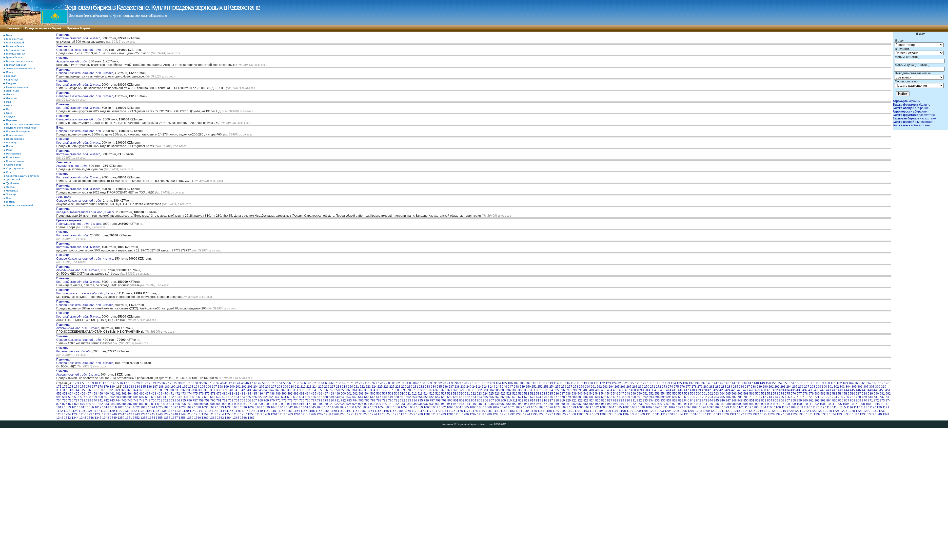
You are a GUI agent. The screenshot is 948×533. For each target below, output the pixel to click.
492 (295, 393)
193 (190, 386)
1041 (281, 407)
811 (515, 400)
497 (325, 393)
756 (189, 400)
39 (217, 383)
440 (822, 390)
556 (674, 393)
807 (491, 400)
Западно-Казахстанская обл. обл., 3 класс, (86, 210)
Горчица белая (15, 46)
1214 (744, 411)
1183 (511, 411)
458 (94, 393)
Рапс (9, 150)
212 (303, 386)
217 (332, 386)
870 (864, 400)
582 (828, 393)
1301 (580, 414)
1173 (437, 411)
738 (82, 400)
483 (242, 393)
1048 (335, 407)
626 (254, 397)
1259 (258, 414)
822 (580, 400)
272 (658, 386)
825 (597, 400)
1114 (835, 407)
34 (196, 383)
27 (167, 383)
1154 (296, 411)
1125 (82, 411)
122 (602, 383)
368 (396, 390)
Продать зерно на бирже (43, 28)
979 (674, 404)
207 (273, 386)
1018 (105, 407)
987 (722, 404)
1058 (411, 407)
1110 (807, 407)
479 (218, 393)
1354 (151, 417)
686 (609, 397)
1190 (563, 411)
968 (609, 404)
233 (427, 386)
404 (609, 390)
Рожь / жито (13, 157)
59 (301, 383)
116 (567, 383)
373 (426, 390)
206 (267, 386)
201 (238, 386)
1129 (111, 411)
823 (586, 400)
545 (609, 393)
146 (744, 383)
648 (384, 397)
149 (762, 383)
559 (692, 393)
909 (260, 404)
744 (118, 400)
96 (457, 383)
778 (319, 400)
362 (360, 390)
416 (680, 390)
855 (775, 400)
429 (757, 390)
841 (692, 400)
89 (427, 383)
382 (479, 390)
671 (520, 397)
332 (183, 390)
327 (153, 390)
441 (828, 390)
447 (864, 390)
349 (283, 390)
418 (692, 390)
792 (402, 400)
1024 (151, 407)
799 (444, 400)
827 (609, 400)
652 (408, 397)
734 (58, 400)
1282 (434, 414)
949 (497, 404)
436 (799, 390)
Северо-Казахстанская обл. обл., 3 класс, (85, 71)
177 (94, 386)
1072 (518, 407)
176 (88, 386)
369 (402, 390)
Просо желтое (14, 135)
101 (480, 383)
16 (121, 383)
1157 (319, 411)
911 (272, 404)
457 (88, 393)
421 (710, 390)
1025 (159, 407)
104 (498, 383)
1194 (593, 411)
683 (591, 397)
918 (313, 404)
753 (171, 400)
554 (663, 393)
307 (866, 386)
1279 (411, 414)
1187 (541, 411)
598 (88, 397)
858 (793, 400)
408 (633, 390)
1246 (159, 414)
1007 (853, 404)
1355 (159, 417)
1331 (809, 414)
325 (141, 390)
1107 (785, 407)
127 (631, 383)
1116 (850, 407)
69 (343, 383)
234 (433, 386)
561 (704, 393)
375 (437, 390)
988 (728, 404)
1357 (174, 417)
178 (100, 386)
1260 (266, 414)
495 (313, 393)
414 (668, 390)
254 (551, 386)
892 (159, 404)
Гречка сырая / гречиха (19, 61)
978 (669, 404)
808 (497, 400)
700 (692, 397)
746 (130, 400)
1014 (75, 407)
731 (876, 397)
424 (728, 390)
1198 (622, 411)
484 (248, 393)
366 (384, 390)
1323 (748, 414)
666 (491, 397)
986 (716, 404)
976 (657, 404)
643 (354, 397)
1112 (821, 407)
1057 (404, 407)
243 (486, 386)
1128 (104, 411)
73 (360, 383)
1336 (847, 414)
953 (520, 404)
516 (437, 393)
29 (176, 383)
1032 (212, 407)
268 (634, 386)
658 (443, 397)
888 (135, 404)
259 (581, 386)
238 (457, 386)
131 (655, 383)
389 (520, 390)
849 (740, 400)
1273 (365, 414)
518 (449, 393)
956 (538, 404)
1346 (90, 417)
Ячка (9, 198)
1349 (113, 417)
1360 (197, 417)
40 (222, 383)
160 (827, 383)
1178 (474, 411)
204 (255, 386)
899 (201, 404)
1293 (518, 414)
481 (230, 393)
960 (562, 404)
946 (479, 404)
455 (76, 393)
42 (230, 383)
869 (858, 400)
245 (498, 386)
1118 (864, 407)
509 (396, 393)
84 (406, 383)
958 (550, 404)
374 (431, 390)
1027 (174, 407)
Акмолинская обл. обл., (72, 59)
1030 (197, 407)
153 (786, 383)
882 (100, 404)
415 (674, 390)
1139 (185, 411)
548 (627, 393)
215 (320, 386)
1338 (863, 414)
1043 (297, 407)
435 (793, 390)
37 (209, 383)
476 (201, 393)
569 (751, 393)
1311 (656, 414)
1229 (859, 411)
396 (562, 390)
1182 (504, 411)
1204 (668, 411)
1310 (649, 414)
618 (206, 397)
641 (343, 397)
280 (706, 386)
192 (184, 386)
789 (384, 400)
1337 (855, 414)
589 (870, 393)
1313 (671, 414)
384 (491, 390)
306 (860, 386)
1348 (105, 417)
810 (509, 400)
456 (82, 393)
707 (734, 397)
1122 (59, 411)
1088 (641, 407)
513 (420, 393)
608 (147, 397)
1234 (67, 414)
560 (698, 393)
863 (823, 400)
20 (138, 383)
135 (679, 383)
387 (509, 390)
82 (398, 383)
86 (415, 383)
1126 (89, 411)
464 (130, 393)
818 (556, 400)
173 (70, 386)
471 (171, 393)
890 (147, 404)
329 (165, 390)
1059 (419, 407)
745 (124, 400)
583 (834, 393)
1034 (228, 407)
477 (207, 393)
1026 (166, 407)
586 (852, 393)
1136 (163, 411)
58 (297, 383)
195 (202, 386)
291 (771, 386)
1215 (752, 411)
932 (396, 404)
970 (621, 404)
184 (137, 386)
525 (491, 393)
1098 (717, 407)
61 (310, 383)
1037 (251, 407)
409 (639, 390)
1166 (385, 411)
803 (467, 400)
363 (366, 390)
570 (757, 393)
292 (777, 386)
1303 (595, 414)
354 (313, 390)
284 (729, 386)
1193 (585, 411)
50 (264, 383)
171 (58, 386)
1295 (534, 414)
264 (611, 386)
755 (183, 400)
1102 (748, 407)
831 (633, 400)
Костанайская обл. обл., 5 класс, (79, 314)
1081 (587, 407)
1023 (143, 407)
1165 (378, 411)
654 (420, 397)
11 (100, 383)
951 (509, 404)
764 (236, 400)
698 (680, 397)
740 (94, 400)
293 (783, 386)
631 (283, 397)
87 (419, 383)
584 (840, 393)
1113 (828, 407)
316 (88, 390)
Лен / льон (12, 90)
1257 (243, 414)
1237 (90, 414)
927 (366, 404)
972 (633, 404)
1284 (450, 414)
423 (722, 390)
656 (431, 397)
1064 (457, 407)
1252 (205, 414)
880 (88, 404)
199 (226, 386)
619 (212, 397)
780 (331, 400)
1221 (797, 411)
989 (734, 404)
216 (326, 386)
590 (876, 393)
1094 (687, 407)
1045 (312, 407)
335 (200, 390)
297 (806, 386)
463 (124, 393)
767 (254, 400)
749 (147, 400)
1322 (740, 414)
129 (643, 383)
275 (676, 386)
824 (591, 400)
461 (112, 393)
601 (106, 397)
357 (331, 390)
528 (509, 393)
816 (544, 400)
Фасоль (10, 187)
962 (574, 404)
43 (234, 383)
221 (356, 386)
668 (503, 397)
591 (882, 393)
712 (763, 397)
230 (409, 386)
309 (877, 386)
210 (291, 386)
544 (603, 393)
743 (112, 400)
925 (354, 404)
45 (243, 383)
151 (774, 383)
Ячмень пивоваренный (19, 205)
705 (722, 397)
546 (615, 393)
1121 (886, 407)
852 (757, 400)
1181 (496, 411)
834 (651, 400)
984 (704, 404)
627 (260, 397)
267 (629, 386)
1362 (212, 417)
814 (532, 400)
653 (414, 397)
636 (313, 397)
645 (366, 397)
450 (882, 390)
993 (757, 404)
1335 (840, 414)
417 (686, 390)
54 (280, 383)
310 (883, 386)
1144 (222, 411)
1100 (733, 407)
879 (82, 404)
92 (440, 383)
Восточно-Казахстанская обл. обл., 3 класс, (86, 291)
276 (682, 386)
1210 (714, 411)
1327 (778, 414)
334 (195, 390)
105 (504, 383)
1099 (725, 407)
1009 (869, 404)
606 (135, 397)
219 (344, 386)
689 (627, 397)
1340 (878, 414)
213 (309, 386)
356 (325, 390)
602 (112, 397)
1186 (533, 411)
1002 (815, 404)
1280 (419, 414)
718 (799, 397)
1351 (128, 417)
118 (578, 383)
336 (206, 390)
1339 (870, 414)
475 (195, 393)
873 (882, 400)
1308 (633, 414)
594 (64, 397)
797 (432, 400)
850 (746, 400)
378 (455, 390)
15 (117, 383)
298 (812, 386)
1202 (652, 411)
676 (550, 397)
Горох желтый (14, 39)
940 (443, 404)
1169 (407, 411)
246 (504, 386)
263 (605, 386)
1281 (427, 414)
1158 (326, 411)
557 (680, 393)
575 (787, 393)
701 (698, 397)
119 (584, 383)
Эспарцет (12, 194)
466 (141, 393)
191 (178, 386)
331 (177, 390)
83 (402, 383)
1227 (843, 411)
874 (888, 400)
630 (277, 397)
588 (864, 393)
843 (704, 400)
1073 (526, 407)
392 (538, 390)
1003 (823, 404)
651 (402, 397)
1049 (342, 407)
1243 (136, 414)
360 (349, 390)
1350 (121, 417)
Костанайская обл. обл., (73, 233)
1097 (710, 407)
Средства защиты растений (23, 175)
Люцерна (11, 98)
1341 (886, 414)
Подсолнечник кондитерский (23, 124)
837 (669, 400)
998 (787, 404)
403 (603, 390)
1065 (465, 407)
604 (124, 397)
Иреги (9, 72)
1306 (618, 414)
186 (149, 386)
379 (461, 390)
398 (574, 390)
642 (349, 397)
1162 (356, 411)
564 (722, 393)
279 (700, 386)
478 (213, 393)
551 (645, 393)
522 (473, 393)
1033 (220, 407)
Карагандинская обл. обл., (74, 349)
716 (787, 397)
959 (556, 404)
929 (378, 404)
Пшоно (10, 146)
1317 (702, 414)
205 (261, 386)
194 (196, 386)
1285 (457, 414)
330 (171, 390)
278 (694, 386)
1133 (141, 411)
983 (698, 404)
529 (514, 393)
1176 (459, 411)
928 (372, 404)
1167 (393, 411)
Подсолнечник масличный (21, 127)
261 (593, 386)
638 (325, 397)
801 (455, 400)
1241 (121, 414)
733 (887, 397)
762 (224, 400)
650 (396, 397)
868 (852, 400)
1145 (230, 411)
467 (147, 393)
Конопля (11, 76)
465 (135, 393)
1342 (59, 417)
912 (277, 404)
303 (842, 386)
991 (746, 404)
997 (781, 404)
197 (214, 386)
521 (467, 393)
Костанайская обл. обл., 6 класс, (79, 245)
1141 (200, 411)
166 (863, 383)
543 (597, 393)
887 (130, 404)
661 (461, 397)
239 (463, 386)
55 (285, 383)
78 (381, 383)
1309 (641, 414)
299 (818, 386)
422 (716, 390)
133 (667, 383)
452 (58, 393)
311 (58, 390)
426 (739, 390)
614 (183, 397)
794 (414, 400)
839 (680, 400)
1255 (228, 414)
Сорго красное (15, 168)
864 (828, 400)
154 (791, 383)
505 (372, 393)
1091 (664, 407)
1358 (182, 417)
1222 (805, 411)
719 (805, 397)
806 (485, 400)
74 (364, 383)
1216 (759, 411)
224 (374, 386)
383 (485, 390)
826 (603, 400)
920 (325, 404)
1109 (799, 407)
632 (289, 397)
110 (533, 383)
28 (171, 383)
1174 (444, 411)
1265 (304, 414)
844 (710, 400)
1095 (694, 407)
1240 (113, 414)
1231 (874, 411)
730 (870, 397)
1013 (67, 407)
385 (497, 390)
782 (343, 400)
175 (82, 386)
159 (821, 383)
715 (781, 397)
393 (544, 390)
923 (343, 404)
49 (259, 383)
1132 (133, 411)
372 (420, 390)
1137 (170, 411)
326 (147, 390)
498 (331, 393)
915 (295, 404)
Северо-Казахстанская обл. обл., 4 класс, (85, 256)
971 (627, 404)
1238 (98, 414)
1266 (312, 414)
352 (301, 390)
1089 (649, 407)
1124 (74, 411)
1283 (442, 414)
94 (448, 383)
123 (608, 383)
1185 (526, 411)
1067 (480, 407)
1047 (327, 407)
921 (331, 404)
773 (290, 400)
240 (469, 386)
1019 (113, 407)
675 (544, 397)
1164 (370, 411)
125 (620, 383)
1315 (687, 414)
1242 (128, 414)
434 (787, 390)
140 (708, 383)
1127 (96, 411)
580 (817, 393)
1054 (381, 407)
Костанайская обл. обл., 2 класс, (79, 82)
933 (402, 404)
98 (465, 383)
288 (753, 386)
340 (230, 390)
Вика (9, 35)
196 (208, 386)
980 (680, 404)
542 (591, 393)
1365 (235, 417)
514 (426, 393)
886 (124, 404)
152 (780, 383)
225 (380, 386)
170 (886, 383)
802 (461, 400)
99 (469, 383)
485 (254, 393)
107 (516, 383)
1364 (228, 417)
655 (426, 397)
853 (763, 400)
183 (131, 386)
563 (716, 393)
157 (809, 383)
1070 (503, 407)
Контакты (447, 424)
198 (220, 386)
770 (272, 400)
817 (550, 400)
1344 (75, 417)
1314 (679, 414)
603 (118, 397)
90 (432, 383)
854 (769, 400)
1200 (637, 411)
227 (392, 386)
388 (514, 390)
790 (390, 400)
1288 (480, 414)
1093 (679, 407)
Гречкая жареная (16, 64)
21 (142, 383)
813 (526, 400)
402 (597, 390)
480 (224, 393)
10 (96, 383)
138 (697, 383)
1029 (189, 407)
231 (415, 386)
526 (497, 393)
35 (201, 383)
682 (586, 397)
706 (728, 397)
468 (153, 393)
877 (70, 404)
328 (159, 390)
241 (474, 386)
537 (562, 393)
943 (461, 404)
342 (242, 390)
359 (343, 390)
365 (378, 390)
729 (864, 397)
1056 (396, 407)
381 (473, 390)
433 (781, 390)
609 (153, 397)
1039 (266, 407)
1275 (381, 414)
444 (846, 390)
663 (473, 397)
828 (615, 400)
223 (368, 386)
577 (799, 393)
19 (134, 383)
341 (236, 390)
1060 (427, 407)
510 (402, 393)
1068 (488, 407)
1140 (193, 411)
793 (408, 400)
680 (574, 397)
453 (64, 393)
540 (580, 393)
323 (129, 390)
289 (759, 386)
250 (528, 386)
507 (384, 393)
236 (445, 386)
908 (254, 404)
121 (596, 383)
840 (686, 400)
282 (717, 386)
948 (491, 404)
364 (372, 390)
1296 (541, 414)
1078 (564, 407)
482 (236, 393)
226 (386, 386)
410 (645, 390)
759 (207, 400)
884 (112, 404)
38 (213, 383)
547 (621, 393)
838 (674, 400)
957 (544, 404)
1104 (762, 407)
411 (651, 390)
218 (338, 386)
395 (556, 390)
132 (661, 383)
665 (485, 397)
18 (129, 383)
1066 (473, 407)
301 (830, 386)
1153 (289, 411)
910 (266, 404)
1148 (252, 411)
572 (769, 393)
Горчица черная (15, 53)
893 (165, 404)
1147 (244, 411)
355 (319, 390)
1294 (526, 414)
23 (150, 383)
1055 (388, 407)
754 (177, 400)
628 (266, 397)
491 (290, 393)
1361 (205, 417)
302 (836, 386)
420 (704, 390)
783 (349, 400)
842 (698, 400)
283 (723, 386)
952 (514, 404)
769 (266, 400)
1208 (698, 411)
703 (710, 397)
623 (236, 397)
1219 (782, 411)
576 (793, 393)
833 (645, 400)
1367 (251, 417)
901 (213, 404)
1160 (341, 411)
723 (828, 397)
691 (639, 397)
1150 (267, 411)
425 (733, 390)
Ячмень (10, 201)
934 (408, 404)
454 (70, 393)
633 (295, 397)
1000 (800, 404)
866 (840, 400)
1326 (771, 414)
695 (663, 397)
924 (349, 404)
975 (651, 404)
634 (301, 397)
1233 (59, 414)
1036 (243, 407)
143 (726, 383)
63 (318, 383)
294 (788, 386)
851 (751, 400)
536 (556, 393)
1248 (174, 414)
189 (167, 386)
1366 (243, 417)
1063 (450, 407)
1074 (534, 407)
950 (503, 404)
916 (301, 404)
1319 (717, 414)
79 (385, 383)
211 (297, 386)
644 (360, 397)
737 (76, 400)
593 (58, 397)
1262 (281, 414)
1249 (182, 414)
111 (539, 383)
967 (603, 404)
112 (544, 383)
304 (848, 386)
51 (268, 383)
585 (846, 393)
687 (615, 397)
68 (339, 383)
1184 (518, 411)
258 (575, 386)
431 (769, 390)
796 (426, 400)
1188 (548, 411)
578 (805, 393)
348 (277, 390)
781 (337, 400)
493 (301, 393)
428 (751, 390)
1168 (400, 411)
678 (562, 397)
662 (467, 397)
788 (378, 400)
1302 (587, 414)
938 (431, 404)
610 (159, 397)
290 (765, 386)
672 (526, 397)
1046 (319, 407)
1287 (473, 414)
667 (497, 397)
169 (880, 383)
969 (615, 404)
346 (266, 390)
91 (436, 383)
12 (104, 383)
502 (355, 393)
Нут (8, 109)
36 (205, 383)
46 (247, 383)
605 (130, 397)
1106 (777, 407)
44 (238, 383)
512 (414, 393)
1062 (442, 407)
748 (141, 400)
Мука (9, 105)
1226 (836, 411)
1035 (235, 407)
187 (155, 386)
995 (769, 404)
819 (562, 400)
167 (868, 383)
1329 (794, 414)
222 (362, 386)
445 (852, 390)
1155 (304, 411)
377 (449, 390)
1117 (857, 407)
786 (367, 400)
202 (244, 386)
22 (146, 383)
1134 (148, 411)
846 (722, 400)
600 (100, 397)
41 (226, 383)
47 (251, 383)
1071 (511, 407)
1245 (151, 414)
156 (803, 383)
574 (781, 393)
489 (278, 393)
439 (816, 390)
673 (532, 397)
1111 (814, 407)
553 (657, 393)
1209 (706, 411)
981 (686, 404)
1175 (452, 411)
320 (112, 390)
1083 (603, 407)
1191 (570, 411)
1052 (365, 407)
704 (716, 397)
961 (568, 404)
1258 (251, 414)
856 (781, 400)
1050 (350, 407)
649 (390, 397)
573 (775, 393)
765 (242, 400)
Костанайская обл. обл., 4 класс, (79, 36)
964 (586, 404)
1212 (729, 411)
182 (125, 386)
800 (450, 400)
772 (284, 400)
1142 (207, 411)
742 (106, 400)
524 (485, 393)
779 (325, 400)
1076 (549, 407)
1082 (595, 407)
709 (746, 397)
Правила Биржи (78, 28)
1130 (119, 411)
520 (461, 393)
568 (746, 393)
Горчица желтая (15, 50)
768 (260, 400)
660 (455, 397)
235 (439, 386)
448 (870, 390)
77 (377, 383)
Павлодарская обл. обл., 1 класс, (79, 222)
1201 (645, 411)
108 (522, 383)
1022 (136, 407)
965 (591, 404)
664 (479, 397)
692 (645, 397)
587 (858, 393)
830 (627, 400)
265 (617, 386)
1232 (882, 411)
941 (449, 404)
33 (192, 383)
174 (76, 386)
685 (603, 397)
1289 (488, 414)
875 (58, 404)
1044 (304, 407)
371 (414, 390)
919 (319, 404)
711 (757, 397)
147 (750, 383)
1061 (434, 407)
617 (200, 397)
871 (870, 400)
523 (479, 393)
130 (649, 383)
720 (810, 397)
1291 (503, 414)
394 (550, 390)
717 (793, 397)
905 (236, 404)
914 (289, 404)
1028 (182, 407)
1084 (610, 407)
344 (254, 390)
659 (449, 397)
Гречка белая (14, 57)
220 (350, 386)
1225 (828, 411)
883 (106, 404)
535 (550, 393)
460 (106, 393)
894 (171, 404)
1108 (792, 407)
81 (394, 383)
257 (569, 386)
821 (574, 400)
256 (563, 386)
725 (840, 397)
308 (871, 386)
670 (514, 397)
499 (337, 393)
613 (177, 397)
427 (745, 390)
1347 (98, 417)
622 (230, 397)
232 (421, 386)
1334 (832, 414)
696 (669, 397)
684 (597, 397)
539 (574, 393)
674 (538, 397)
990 (740, 404)
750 (153, 400)
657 (437, 397)
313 (70, 390)
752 (165, 400)
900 (207, 404)
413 (662, 390)
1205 (675, 411)
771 (278, 400)
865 (834, 400)
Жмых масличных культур (21, 68)
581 (823, 393)
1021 (128, 407)
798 (438, 400)
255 (557, 386)
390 (526, 390)
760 (213, 400)
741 (100, 400)
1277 (396, 414)
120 (590, 383)
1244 (143, 414)
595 (70, 397)
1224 (820, 411)
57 (293, 383)
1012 (59, 407)
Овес (9, 113)
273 (664, 386)
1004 (830, 404)
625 (248, 397)
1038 (258, 407)
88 (423, 383)
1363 (220, 417)
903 (224, 404)
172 (64, 386)
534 (544, 393)
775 (301, 400)
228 (397, 386)
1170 (415, 411)
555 (669, 393)
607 (141, 397)
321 (117, 390)
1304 (603, 414)
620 (218, 397)
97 (461, 383)
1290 (496, 414)
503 (361, 393)
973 (639, 404)
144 (732, 383)
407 (627, 390)
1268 (327, 414)
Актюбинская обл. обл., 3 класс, (78, 326)
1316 (694, 414)
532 (532, 393)
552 (651, 393)
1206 (683, 411)
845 (716, 400)
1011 (884, 404)
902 (218, 404)
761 (218, 400)
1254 (220, 414)
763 (230, 400)
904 (230, 404)
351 (295, 390)
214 (314, 386)
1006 (846, 404)
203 (250, 386)
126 (626, 383)
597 (82, 397)
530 (520, 393)
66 (331, 383)
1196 (607, 411)
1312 (664, 414)
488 (272, 393)
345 (260, 390)
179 (106, 386)
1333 (824, 414)
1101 (740, 407)
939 (437, 404)
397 (568, 390)
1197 (615, 411)
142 (720, 383)
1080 (580, 407)
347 (272, 390)
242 (480, 386)
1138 (178, 411)
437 (805, 390)
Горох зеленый (15, 42)
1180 (489, 411)
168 (874, 383)
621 (224, 397)
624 (242, 397)
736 (70, 400)
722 (822, 397)
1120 (878, 407)
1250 (189, 414)
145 (738, 383)
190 (173, 386)
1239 (105, 414)
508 (390, 393)
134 (673, 383)
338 (218, 390)
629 (272, 397)
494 (307, 393)
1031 (205, 407)
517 (443, 393)
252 (540, 386)
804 (473, 400)
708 (740, 397)
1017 (98, 407)
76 (373, 383)
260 (587, 386)
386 (503, 390)
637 (319, 397)
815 (538, 400)
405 (615, 390)
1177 (467, 411)
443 (840, 390)
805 (479, 400)
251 (534, 386)
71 (352, 383)
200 (232, 386)
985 (710, 404)
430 (763, 390)
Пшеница (11, 142)
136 (685, 383)
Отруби (10, 116)
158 (815, 383)
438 (810, 390)
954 (526, 404)
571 (763, 393)
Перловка (12, 120)
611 (165, 397)
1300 (572, 414)
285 (735, 386)
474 (189, 393)
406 (621, 390)
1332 (817, 414)
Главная (13, 28)
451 (887, 390)
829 (621, 400)
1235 (75, 414)
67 (335, 383)
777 (313, 400)
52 (272, 383)
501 (349, 393)
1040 (274, 407)
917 (307, 404)
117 (573, 383)
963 (580, 404)
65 (327, 383)
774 (295, 400)
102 (486, 383)
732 (882, 397)
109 (528, 383)
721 (816, 397)
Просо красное (15, 138)
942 (455, 404)
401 (591, 390)
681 (580, 397)
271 (652, 386)
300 (824, 386)
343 (248, 390)
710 (751, 397)
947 (485, 404)
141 (714, 383)
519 (455, 393)
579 (811, 393)
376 (443, 390)
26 (163, 383)
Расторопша (13, 153)
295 (794, 386)
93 (444, 383)
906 (242, 404)
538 (568, 393)
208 (279, 386)
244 (492, 386)
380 (467, 390)
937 (426, 404)
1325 (763, 414)
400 (586, 390)
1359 (189, 417)
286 (741, 386)
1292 (511, 414)
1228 (851, 411)
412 (656, 390)
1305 (610, 414)
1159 (333, 411)
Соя (8, 172)
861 (811, 400)
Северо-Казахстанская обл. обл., (79, 48)
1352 (136, 417)
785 (361, 400)
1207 (691, 411)
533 (538, 393)
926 (360, 404)
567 (740, 393)
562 (710, 393)
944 (467, 404)
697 (674, 397)
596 (76, 397)
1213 (736, 411)
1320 (725, 414)
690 (633, 397)
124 (614, 383)
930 (384, 404)
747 (135, 400)
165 (857, 383)
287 (747, 386)
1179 (481, 411)
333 (189, 390)
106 (510, 383)
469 (159, 393)
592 (888, 393)
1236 (82, 414)
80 (390, 383)
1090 (656, 407)
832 (639, 400)
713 (769, 397)
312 (64, 390)
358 (337, 390)
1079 (572, 407)
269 (640, 386)
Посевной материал (18, 131)
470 (165, 393)
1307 (626, 414)
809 (503, 400)
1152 (281, 411)
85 (411, 383)
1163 (363, 411)
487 (266, 393)
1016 (90, 407)
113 (550, 383)
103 (492, 383)
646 (372, 397)
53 (276, 383)
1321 (733, 414)
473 (183, 393)
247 (510, 386)
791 (396, 400)
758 (201, 400)
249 (522, 386)
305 (854, 386)
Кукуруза (11, 83)
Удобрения (12, 183)
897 (189, 404)
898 (195, 404)
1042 (289, 407)
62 (314, 383)
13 (108, 383)
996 (775, 404)
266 (623, 386)
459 (100, 393)
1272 (358, 414)
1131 (126, 411)
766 (248, 400)
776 (307, 400)
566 (734, 393)
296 (800, 386)
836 (663, 400)
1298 (557, 414)
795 (420, 400)
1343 (67, 417)
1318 (710, 414)
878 (76, 404)
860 (805, 400)
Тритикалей (13, 179)
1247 (166, 414)
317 (94, 390)
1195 (600, 411)
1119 (871, 407)
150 (768, 383)
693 (651, 397)
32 (188, 383)
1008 (861, 404)
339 (224, 390)
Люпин (10, 94)
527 (503, 393)
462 (118, 393)
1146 (237, 411)
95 (452, 383)
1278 (404, 414)
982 (692, 404)
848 (734, 400)
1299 (564, 414)
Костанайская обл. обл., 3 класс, (79, 106)
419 (698, 390)
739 (88, 400)
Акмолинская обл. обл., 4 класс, (78, 268)
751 (159, 400)
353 (307, 390)
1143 (215, 411)
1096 (702, 407)
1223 (813, 411)
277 (688, 386)
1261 (274, 414)
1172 (430, 411)
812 (520, 400)
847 (728, 400)
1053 (373, 407)
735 (64, 400)
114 (556, 383)
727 (852, 397)
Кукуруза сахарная (17, 87)
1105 (770, 407)
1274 (373, 414)
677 (556, 397)
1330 (801, 414)
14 (113, 383)
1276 (388, 414)
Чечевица (12, 190)
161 (833, 383)
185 (143, 386)
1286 (465, 414)
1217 (767, 411)
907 (248, 404)
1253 (212, 414)
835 (657, 400)
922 (337, 404)
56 (289, 383)
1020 (121, 407)
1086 (626, 407)
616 (195, 397)
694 (657, 397)
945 (473, 404)
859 (799, 400)
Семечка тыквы (15, 161)
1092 (672, 407)
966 (597, 404)
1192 (578, 411)
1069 (496, 407)
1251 (197, 414)
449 (876, 390)
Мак (8, 101)
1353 (143, 417)
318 (100, 390)
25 (159, 383)
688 (621, 397)
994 (763, 404)
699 (686, 397)
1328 (786, 414)
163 (845, 383)
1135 (156, 411)
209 (285, 386)
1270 (342, 414)
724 (834, 397)
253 (546, 386)
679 (568, 397)
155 (797, 383)
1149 (259, 411)
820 (568, 400)
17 (125, 383)
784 (355, 400)
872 (876, 400)
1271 (350, 414)
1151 (274, 411)
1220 (790, 411)
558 (686, 393)
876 (64, 404)
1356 (166, 417)
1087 (633, 407)
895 (177, 404)
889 (141, 404)
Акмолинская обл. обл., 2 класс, (78, 372)
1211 (721, 411)
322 (123, 390)
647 (378, 397)
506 (378, 393)
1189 (556, 411)
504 (367, 393)
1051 (358, 407)
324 (135, 390)
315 (82, 390)
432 (775, 390)
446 (858, 390)
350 (289, 390)
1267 (319, 414)
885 (118, 404)
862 (817, 400)
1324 (755, 414)
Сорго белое (13, 164)
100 (474, 383)
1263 (289, 414)
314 (76, 390)
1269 (335, 414)
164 (851, 383)
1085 (618, 407)
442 (834, 390)
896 (183, 404)
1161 (348, 411)
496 (319, 393)
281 (711, 386)
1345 (82, 417)
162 (839, 383)
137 (691, 383)
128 (637, 383)
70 (348, 383)
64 (322, 383)
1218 (774, 411)
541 (586, 393)
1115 (842, 407)
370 (408, 390)
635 (307, 397)
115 (561, 383)
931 (390, 404)
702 (704, 397)
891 (153, 404)
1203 (660, 411)
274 (670, 386)
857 (787, 400)
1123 (67, 411)
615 (189, 397)
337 (212, 390)
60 (306, 383)
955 (532, 404)
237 (451, 386)
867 (846, 400)
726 (846, 397)
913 (283, 404)
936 (420, 404)
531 (526, 393)
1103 (755, 407)
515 (431, 393)
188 (161, 386)
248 (516, 386)
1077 (557, 407)
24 (155, 383)
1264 (297, 414)
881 (94, 404)
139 (703, 383)
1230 (866, 411)
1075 (541, 407)
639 (331, 397)
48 (255, 383)
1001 (807, 404)
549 (633, 393)
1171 (422, 411)
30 (180, 383)
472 (177, 393)
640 (337, 397)
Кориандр (12, 79)
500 (343, 393)
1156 (311, 411)
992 (751, 404)
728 (858, 397)
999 (793, 404)
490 (284, 393)
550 (639, 393)
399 (580, 390)
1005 (838, 404)
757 (195, 400)
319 (106, 390)
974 (645, 404)
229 (403, 386)
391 (532, 390)
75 (369, 383)
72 (356, 383)
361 (354, 390)
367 (390, 390)
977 (663, 404)
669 (509, 397)
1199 (630, 411)
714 (775, 397)
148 (756, 383)
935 (414, 404)
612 (171, 397)
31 (184, 383)
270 (646, 386)
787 (372, 400)
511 (408, 393)
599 (94, 397)
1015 (82, 407)
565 (728, 393)
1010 (876, 404)
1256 (235, 414)
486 (260, 393)
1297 (549, 414)
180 (112, 386)
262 (599, 386)
